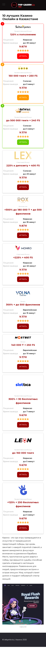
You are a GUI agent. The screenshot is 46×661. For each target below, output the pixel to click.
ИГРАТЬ (23, 56)
